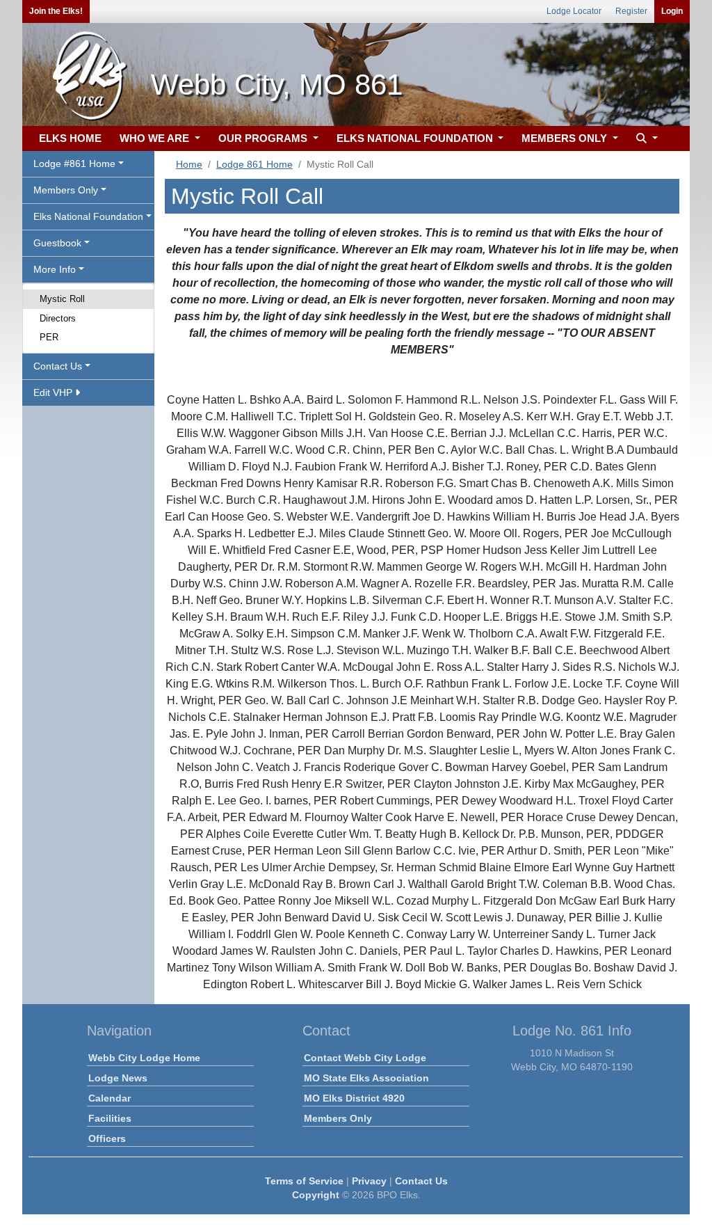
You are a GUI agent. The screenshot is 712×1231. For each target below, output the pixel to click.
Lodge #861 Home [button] (74, 163)
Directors (58, 318)
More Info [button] (54, 269)
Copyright (315, 1194)
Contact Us (421, 1180)
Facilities (109, 1118)
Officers (107, 1138)
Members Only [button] (65, 190)
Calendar (109, 1098)
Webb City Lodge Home (144, 1057)
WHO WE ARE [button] (156, 138)
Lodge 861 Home (254, 164)
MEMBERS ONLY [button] (565, 138)
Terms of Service (304, 1180)
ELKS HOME (70, 138)
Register (631, 11)
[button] (645, 138)
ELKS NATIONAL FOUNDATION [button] (416, 138)
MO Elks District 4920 (354, 1098)
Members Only (338, 1118)
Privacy (369, 1180)
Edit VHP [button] (54, 392)
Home (189, 164)
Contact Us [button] (57, 366)
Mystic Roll (62, 299)
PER (49, 337)
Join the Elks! (56, 11)
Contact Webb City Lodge (365, 1057)
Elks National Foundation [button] (88, 216)
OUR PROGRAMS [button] (264, 138)
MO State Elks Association (366, 1077)
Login (672, 11)
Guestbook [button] (57, 242)
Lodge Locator (574, 11)
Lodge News (117, 1077)
